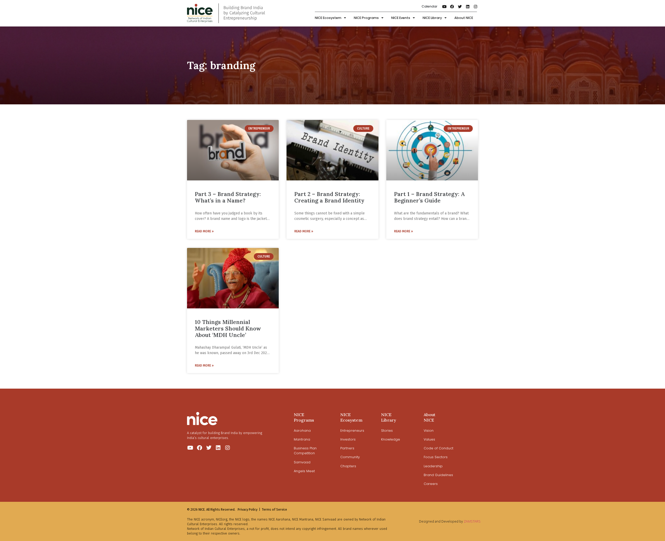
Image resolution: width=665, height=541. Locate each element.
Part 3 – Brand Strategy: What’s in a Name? (228, 197)
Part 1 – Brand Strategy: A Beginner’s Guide (429, 197)
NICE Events (400, 18)
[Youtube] (444, 6)
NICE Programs (366, 18)
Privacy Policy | (249, 509)
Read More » (204, 231)
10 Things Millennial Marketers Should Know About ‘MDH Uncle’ (228, 329)
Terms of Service (274, 509)
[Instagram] (476, 6)
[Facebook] (452, 6)
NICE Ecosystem (328, 18)
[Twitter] (460, 6)
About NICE (463, 18)
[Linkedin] (468, 6)
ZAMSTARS (472, 521)
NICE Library (432, 18)
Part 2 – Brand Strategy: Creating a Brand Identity (329, 197)
